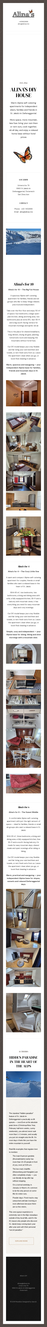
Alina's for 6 (23, 807)
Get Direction (23, 194)
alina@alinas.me (23, 24)
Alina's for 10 (23, 284)
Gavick (34, 1302)
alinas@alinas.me (23, 1283)
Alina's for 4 (23, 566)
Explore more (21, 1241)
